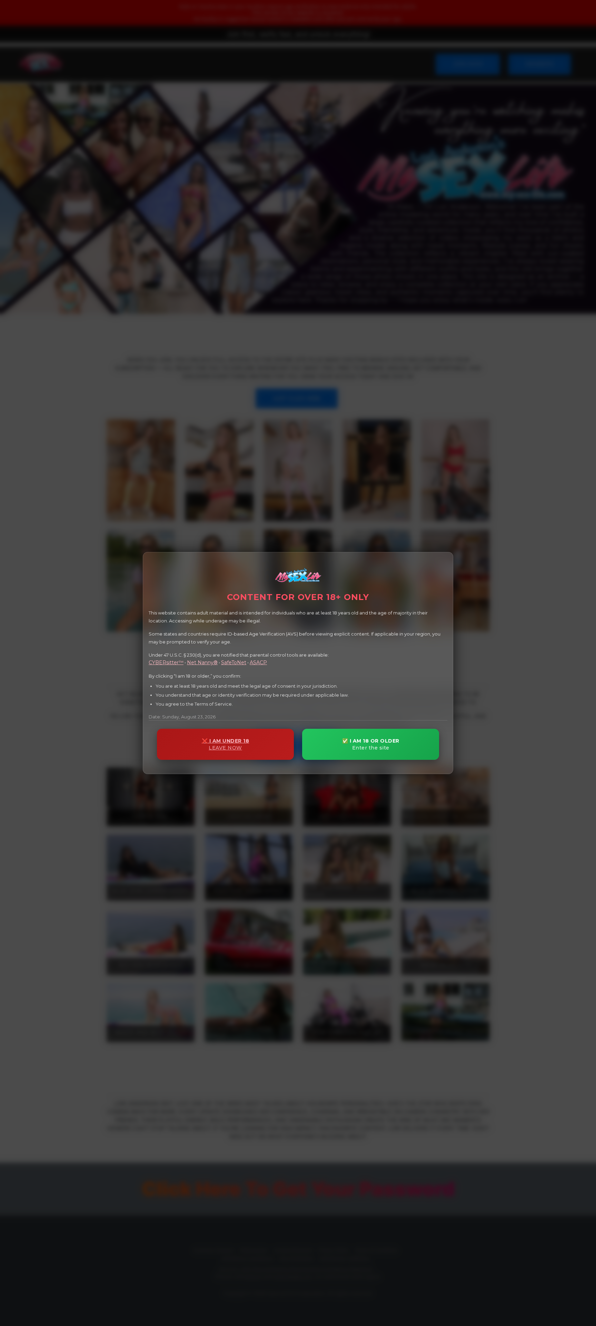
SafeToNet (233, 662)
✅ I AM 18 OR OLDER (370, 744)
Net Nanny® (202, 662)
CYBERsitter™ (166, 662)
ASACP (258, 662)
